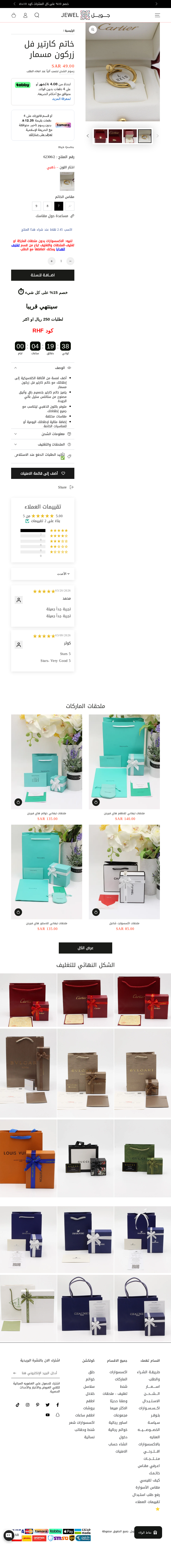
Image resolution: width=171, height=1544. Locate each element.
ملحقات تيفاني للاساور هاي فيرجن (46, 923)
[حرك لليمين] (15, 4)
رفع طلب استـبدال (146, 1494)
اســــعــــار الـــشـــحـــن (152, 1390)
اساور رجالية (118, 1422)
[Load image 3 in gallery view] (115, 136)
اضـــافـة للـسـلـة (43, 275)
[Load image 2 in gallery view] (130, 136)
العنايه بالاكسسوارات (149, 1441)
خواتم (90, 1379)
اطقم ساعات (85, 1415)
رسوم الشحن (66, 71)
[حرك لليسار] (156, 4)
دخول (123, 1437)
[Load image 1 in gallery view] (144, 136)
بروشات (89, 1408)
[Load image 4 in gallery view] (100, 136)
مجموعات (120, 1415)
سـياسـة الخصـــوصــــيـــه (149, 1426)
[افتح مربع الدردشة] (9, 1535)
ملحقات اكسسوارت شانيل (124, 923)
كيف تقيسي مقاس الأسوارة (148, 1484)
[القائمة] (157, 15)
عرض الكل (85, 947)
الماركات (121, 1379)
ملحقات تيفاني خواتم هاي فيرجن (46, 813)
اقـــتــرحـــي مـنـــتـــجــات (151, 1455)
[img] (44, 591)
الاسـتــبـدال (151, 1401)
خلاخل (90, 1393)
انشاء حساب (117, 1444)
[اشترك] (13, 1373)
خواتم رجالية (117, 1429)
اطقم (90, 1401)
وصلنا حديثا (118, 1401)
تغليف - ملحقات (115, 1393)
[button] (37, 15)
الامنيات (121, 1451)
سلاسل (89, 1386)
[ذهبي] (67, 181)
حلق (91, 1372)
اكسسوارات (118, 1372)
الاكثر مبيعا (118, 1408)
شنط (123, 1386)
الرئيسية (69, 30)
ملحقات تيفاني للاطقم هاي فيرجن (124, 813)
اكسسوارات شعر (82, 1422)
